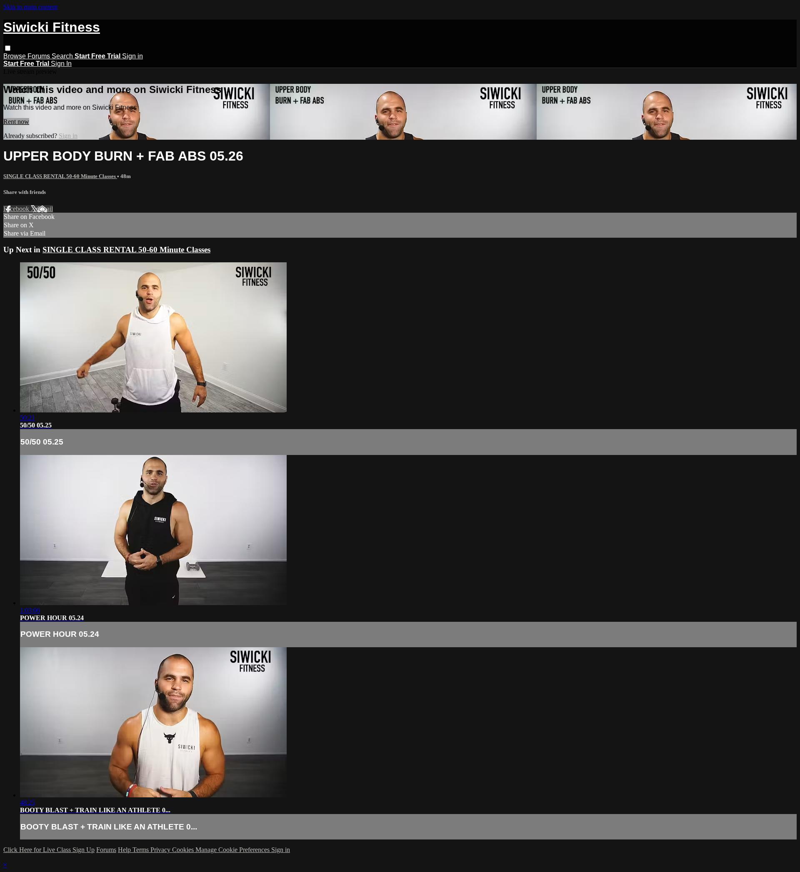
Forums (40, 56)
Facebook (17, 208)
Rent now (16, 121)
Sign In (61, 63)
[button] (7, 48)
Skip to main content (30, 6)
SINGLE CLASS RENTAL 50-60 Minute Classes (60, 176)
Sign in (132, 56)
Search (63, 56)
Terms (141, 849)
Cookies (183, 849)
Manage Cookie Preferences (233, 849)
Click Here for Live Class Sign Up (49, 849)
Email (45, 208)
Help (125, 849)
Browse (15, 56)
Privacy (161, 849)
